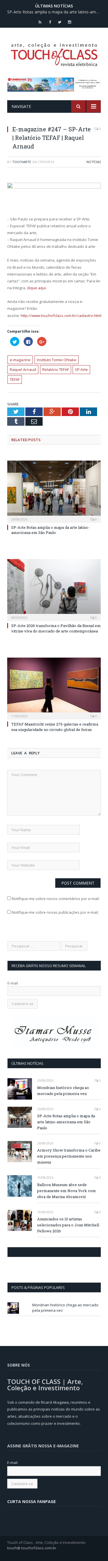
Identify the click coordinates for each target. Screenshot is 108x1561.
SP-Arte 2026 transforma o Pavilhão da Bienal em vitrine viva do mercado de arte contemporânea (56, 628)
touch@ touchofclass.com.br (31, 1547)
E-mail (12, 983)
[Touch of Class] (54, 53)
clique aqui (36, 287)
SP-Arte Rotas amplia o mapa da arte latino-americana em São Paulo (55, 12)
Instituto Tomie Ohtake (56, 359)
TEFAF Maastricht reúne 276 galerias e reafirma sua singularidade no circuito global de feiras (54, 727)
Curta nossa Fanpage (32, 1252)
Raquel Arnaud (23, 369)
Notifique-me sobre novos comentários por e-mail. (56, 898)
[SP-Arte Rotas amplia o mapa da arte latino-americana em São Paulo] (54, 491)
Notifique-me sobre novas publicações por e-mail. (55, 912)
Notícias (93, 162)
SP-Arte (81, 369)
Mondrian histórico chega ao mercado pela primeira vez (63, 1090)
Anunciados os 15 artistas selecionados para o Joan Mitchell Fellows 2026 (68, 1224)
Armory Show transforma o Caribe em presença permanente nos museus (69, 1156)
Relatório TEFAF (55, 369)
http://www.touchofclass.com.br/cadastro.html (61, 315)
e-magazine (20, 359)
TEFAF (15, 379)
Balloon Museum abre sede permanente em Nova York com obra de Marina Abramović (66, 1190)
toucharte (21, 162)
